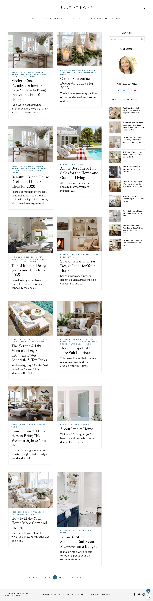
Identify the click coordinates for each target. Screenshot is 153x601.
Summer (40, 342)
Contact (71, 594)
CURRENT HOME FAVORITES (106, 19)
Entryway (92, 70)
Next (75, 577)
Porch (63, 74)
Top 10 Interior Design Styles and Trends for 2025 (29, 270)
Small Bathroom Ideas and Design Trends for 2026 (132, 213)
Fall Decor (38, 512)
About (58, 594)
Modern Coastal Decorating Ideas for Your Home (134, 198)
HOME (34, 19)
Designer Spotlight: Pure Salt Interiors (75, 350)
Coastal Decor (68, 70)
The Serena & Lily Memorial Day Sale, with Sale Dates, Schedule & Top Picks (29, 353)
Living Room (90, 72)
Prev (35, 577)
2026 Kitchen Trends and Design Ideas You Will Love (133, 242)
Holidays (66, 72)
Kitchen (34, 74)
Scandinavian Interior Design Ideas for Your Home (78, 266)
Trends (32, 76)
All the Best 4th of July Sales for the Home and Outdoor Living (79, 173)
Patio (39, 171)
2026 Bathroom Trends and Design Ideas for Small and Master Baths (133, 139)
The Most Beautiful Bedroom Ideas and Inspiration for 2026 (131, 110)
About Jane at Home (76, 429)
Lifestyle (76, 19)
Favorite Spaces (38, 168)
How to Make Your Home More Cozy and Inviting (29, 523)
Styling (30, 514)
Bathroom (16, 72)
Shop (84, 594)
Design (23, 74)
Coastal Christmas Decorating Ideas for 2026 (77, 83)
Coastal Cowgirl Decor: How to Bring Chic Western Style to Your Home (30, 438)
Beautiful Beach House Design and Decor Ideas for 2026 (30, 182)
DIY (84, 531)
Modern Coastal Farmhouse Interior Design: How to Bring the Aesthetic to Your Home (28, 90)
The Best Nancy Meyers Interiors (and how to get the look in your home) (133, 183)
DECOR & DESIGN (53, 19)
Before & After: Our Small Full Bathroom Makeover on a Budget (78, 542)
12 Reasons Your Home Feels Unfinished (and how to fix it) (132, 154)
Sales (80, 164)
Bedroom (29, 72)
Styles (22, 76)
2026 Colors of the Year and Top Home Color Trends (132, 169)
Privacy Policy (100, 594)
